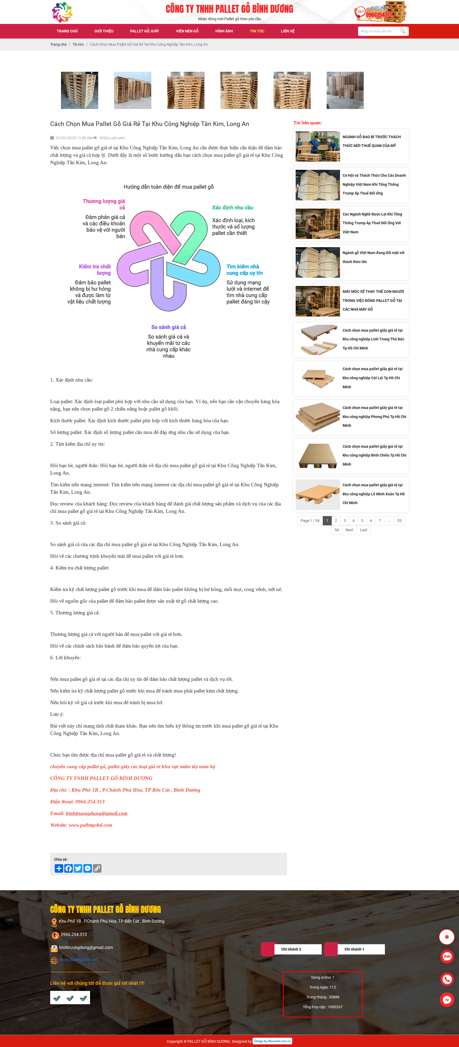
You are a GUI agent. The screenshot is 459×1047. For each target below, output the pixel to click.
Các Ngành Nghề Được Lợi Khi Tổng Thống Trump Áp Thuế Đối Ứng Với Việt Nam (372, 223)
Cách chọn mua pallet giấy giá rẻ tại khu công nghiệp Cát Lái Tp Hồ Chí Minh (373, 378)
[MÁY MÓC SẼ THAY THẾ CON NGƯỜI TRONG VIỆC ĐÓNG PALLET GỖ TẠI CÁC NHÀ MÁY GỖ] (318, 301)
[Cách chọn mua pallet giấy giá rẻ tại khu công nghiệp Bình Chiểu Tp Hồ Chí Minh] (318, 456)
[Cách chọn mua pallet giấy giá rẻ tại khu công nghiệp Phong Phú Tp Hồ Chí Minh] (318, 417)
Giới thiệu (104, 31)
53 (399, 520)
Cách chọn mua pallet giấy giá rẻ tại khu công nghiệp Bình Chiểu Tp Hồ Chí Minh (374, 455)
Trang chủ (67, 31)
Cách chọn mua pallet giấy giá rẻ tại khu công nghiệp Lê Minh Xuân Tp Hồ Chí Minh (374, 494)
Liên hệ (288, 31)
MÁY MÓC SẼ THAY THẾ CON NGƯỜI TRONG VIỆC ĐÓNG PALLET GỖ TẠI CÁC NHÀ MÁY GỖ (373, 300)
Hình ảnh (224, 31)
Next (349, 530)
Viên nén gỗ (187, 31)
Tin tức (257, 31)
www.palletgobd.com (78, 959)
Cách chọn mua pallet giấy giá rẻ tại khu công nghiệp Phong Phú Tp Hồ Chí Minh (374, 417)
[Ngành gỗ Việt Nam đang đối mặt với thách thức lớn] (318, 262)
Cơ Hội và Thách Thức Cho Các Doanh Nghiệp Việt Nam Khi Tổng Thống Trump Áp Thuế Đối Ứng (374, 184)
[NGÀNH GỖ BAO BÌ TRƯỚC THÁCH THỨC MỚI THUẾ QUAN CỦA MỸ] (318, 146)
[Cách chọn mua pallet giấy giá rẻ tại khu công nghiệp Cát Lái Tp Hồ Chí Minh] (318, 378)
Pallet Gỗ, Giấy (144, 31)
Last (363, 530)
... (389, 520)
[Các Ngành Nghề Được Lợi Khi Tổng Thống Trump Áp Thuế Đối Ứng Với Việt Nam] (318, 224)
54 (337, 530)
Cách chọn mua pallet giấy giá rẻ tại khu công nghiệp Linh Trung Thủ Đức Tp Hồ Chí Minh (373, 339)
